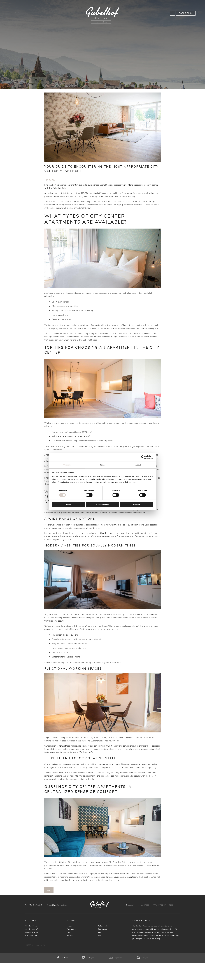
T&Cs (171, 905)
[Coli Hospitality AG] (102, 15)
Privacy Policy (159, 905)
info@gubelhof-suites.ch (58, 905)
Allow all (136, 505)
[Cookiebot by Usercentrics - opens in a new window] (143, 457)
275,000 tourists (88, 193)
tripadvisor (118, 958)
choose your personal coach (119, 877)
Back (49, 890)
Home (69, 926)
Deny (68, 505)
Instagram (90, 958)
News (69, 932)
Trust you (144, 958)
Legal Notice (143, 905)
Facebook (64, 958)
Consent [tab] (66, 465)
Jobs (99, 932)
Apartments (71, 929)
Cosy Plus (104, 533)
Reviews (70, 935)
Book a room (185, 13)
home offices (64, 746)
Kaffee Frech (102, 926)
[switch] (89, 495)
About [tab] (138, 465)
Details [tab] (102, 465)
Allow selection (102, 505)
